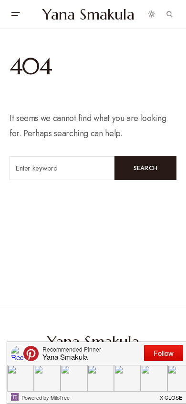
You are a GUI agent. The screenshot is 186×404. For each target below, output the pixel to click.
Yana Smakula (88, 14)
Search (146, 167)
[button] (15, 14)
